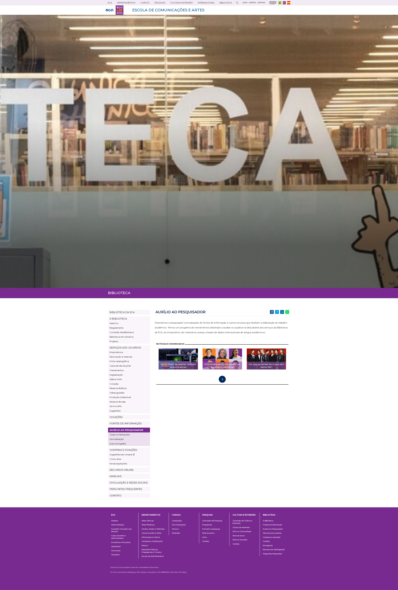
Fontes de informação (272, 525)
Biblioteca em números (121, 337)
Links (204, 537)
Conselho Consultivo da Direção (121, 530)
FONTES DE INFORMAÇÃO (126, 423)
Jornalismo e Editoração (152, 541)
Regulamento (117, 328)
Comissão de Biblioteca (122, 332)
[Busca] (237, 3)
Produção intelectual (120, 397)
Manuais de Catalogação (274, 549)
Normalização (117, 439)
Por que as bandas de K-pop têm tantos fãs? (266, 365)
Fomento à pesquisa (211, 529)
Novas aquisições (118, 463)
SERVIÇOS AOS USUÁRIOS (125, 347)
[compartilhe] (272, 312)
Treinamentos (117, 370)
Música (145, 545)
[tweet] (277, 312)
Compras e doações (271, 537)
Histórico (114, 323)
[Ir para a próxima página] (222, 379)
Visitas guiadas (117, 392)
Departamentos (151, 515)
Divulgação (268, 545)
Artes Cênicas (148, 521)
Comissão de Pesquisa (212, 521)
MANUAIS (116, 476)
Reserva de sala (117, 401)
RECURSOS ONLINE (122, 469)
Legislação (116, 546)
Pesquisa (159, 3)
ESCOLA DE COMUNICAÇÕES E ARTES (168, 10)
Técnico (175, 529)
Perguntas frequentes (272, 554)
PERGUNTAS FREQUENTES (126, 489)
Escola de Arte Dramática (153, 556)
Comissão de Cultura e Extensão (242, 522)
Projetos (114, 341)
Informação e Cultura (151, 537)
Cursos (144, 3)
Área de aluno (239, 536)
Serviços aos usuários (272, 533)
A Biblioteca (268, 521)
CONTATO (115, 495)
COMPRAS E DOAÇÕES (123, 449)
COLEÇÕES (116, 417)
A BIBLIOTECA (118, 318)
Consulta (114, 384)
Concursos (115, 551)
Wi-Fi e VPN (115, 406)
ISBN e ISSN (116, 379)
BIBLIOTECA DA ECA (122, 312)
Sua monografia (118, 443)
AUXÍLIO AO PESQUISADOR (126, 430)
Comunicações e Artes (151, 533)
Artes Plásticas (148, 525)
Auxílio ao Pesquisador (273, 529)
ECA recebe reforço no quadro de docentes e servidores (222, 365)
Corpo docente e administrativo (118, 537)
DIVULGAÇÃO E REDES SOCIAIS (129, 482)
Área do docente (240, 540)
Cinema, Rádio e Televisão (153, 529)
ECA (109, 3)
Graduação (177, 521)
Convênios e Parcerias (120, 542)
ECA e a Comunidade (242, 531)
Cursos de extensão (241, 527)
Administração (117, 525)
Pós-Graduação (179, 525)
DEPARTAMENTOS (125, 3)
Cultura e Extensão (180, 3)
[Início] (114, 10)
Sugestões (115, 411)
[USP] (272, 2)
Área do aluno (208, 533)
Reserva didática (118, 388)
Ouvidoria (115, 555)
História (114, 521)
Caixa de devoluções (120, 366)
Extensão (176, 533)
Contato (205, 541)
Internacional (205, 3)
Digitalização (116, 375)
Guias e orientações (120, 434)
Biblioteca (225, 3)
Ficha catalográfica (119, 361)
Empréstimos (116, 352)
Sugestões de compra (121, 454)
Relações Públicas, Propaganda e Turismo (152, 550)
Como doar (115, 459)
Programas (207, 525)
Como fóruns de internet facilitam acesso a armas (178, 365)
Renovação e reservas (121, 356)
